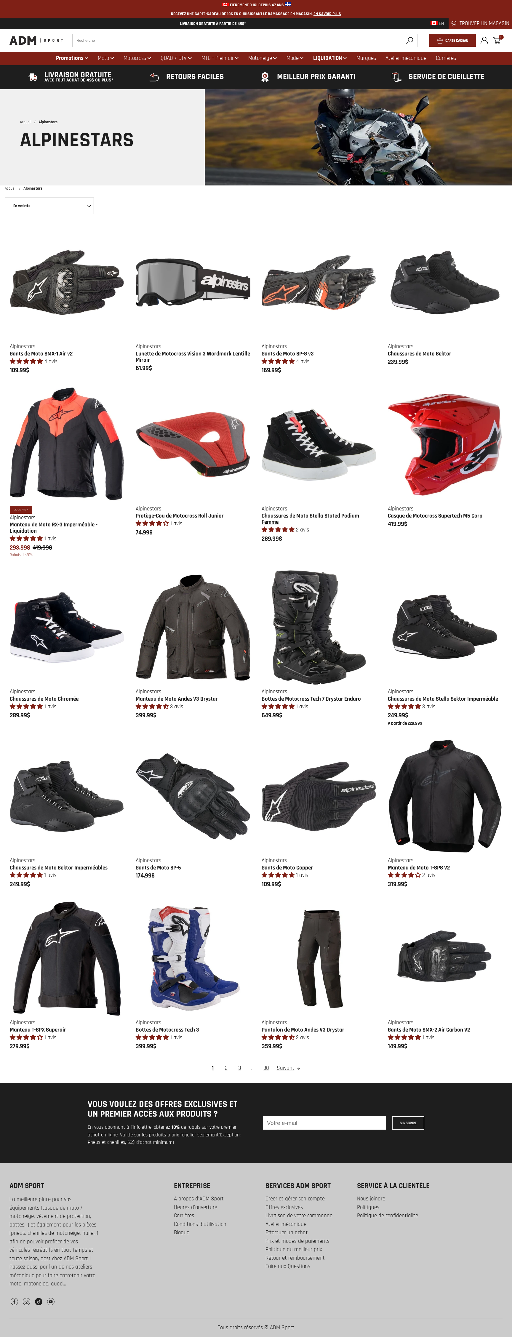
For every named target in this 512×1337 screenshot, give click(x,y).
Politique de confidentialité (387, 1215)
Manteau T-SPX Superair (38, 1030)
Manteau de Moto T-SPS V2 (419, 868)
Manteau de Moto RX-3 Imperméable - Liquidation (53, 528)
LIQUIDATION (327, 58)
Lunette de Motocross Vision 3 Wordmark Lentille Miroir (193, 357)
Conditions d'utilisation (200, 1224)
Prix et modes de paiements (297, 1241)
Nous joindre (371, 1199)
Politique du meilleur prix (293, 1249)
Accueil (25, 122)
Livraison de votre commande (298, 1215)
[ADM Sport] (36, 40)
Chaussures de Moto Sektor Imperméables (59, 868)
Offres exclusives (284, 1207)
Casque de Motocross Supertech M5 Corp (435, 516)
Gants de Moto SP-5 (158, 868)
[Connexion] (484, 40)
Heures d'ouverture (195, 1207)
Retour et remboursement (295, 1258)
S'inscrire (408, 1123)
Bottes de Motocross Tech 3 (167, 1030)
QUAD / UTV (174, 58)
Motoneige (260, 58)
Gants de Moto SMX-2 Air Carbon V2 (429, 1030)
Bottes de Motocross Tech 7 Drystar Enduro (311, 699)
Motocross (135, 58)
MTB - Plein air (217, 58)
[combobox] (244, 40)
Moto (103, 58)
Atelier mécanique (285, 1224)
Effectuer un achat (286, 1232)
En (441, 23)
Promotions (69, 58)
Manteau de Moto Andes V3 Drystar (177, 699)
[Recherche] (409, 40)
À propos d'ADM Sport (199, 1199)
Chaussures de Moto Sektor (419, 354)
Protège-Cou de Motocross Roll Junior (180, 516)
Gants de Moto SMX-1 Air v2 (41, 354)
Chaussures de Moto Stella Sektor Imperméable (443, 699)
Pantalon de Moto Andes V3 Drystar (303, 1030)
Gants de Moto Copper (287, 868)
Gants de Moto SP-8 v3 (288, 354)
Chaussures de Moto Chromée (44, 699)
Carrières (184, 1215)
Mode (293, 58)
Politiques (368, 1207)
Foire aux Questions (287, 1266)
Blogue (181, 1232)
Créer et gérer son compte (295, 1199)
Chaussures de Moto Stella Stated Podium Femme (310, 519)
